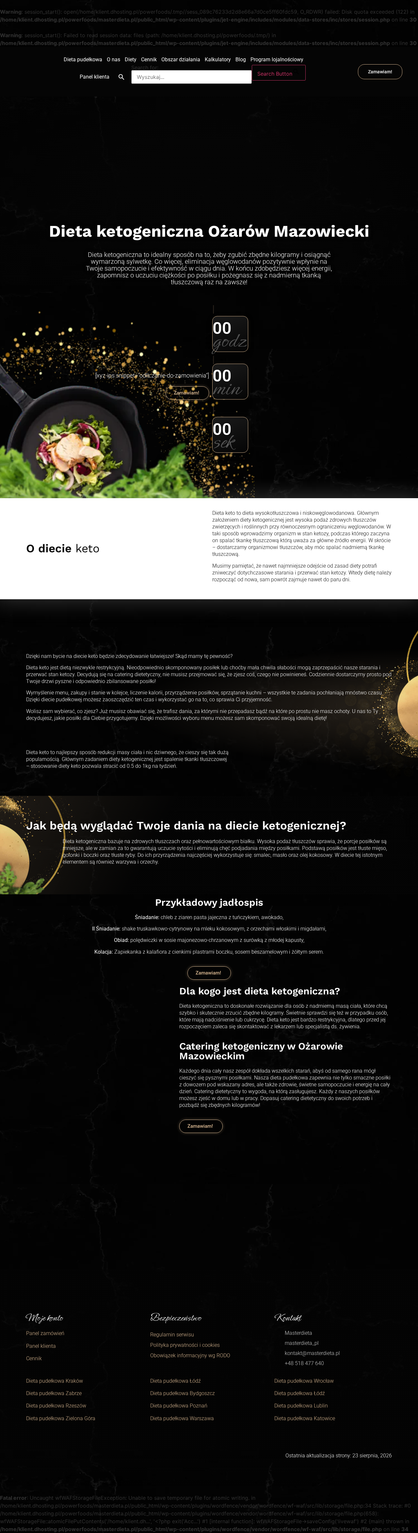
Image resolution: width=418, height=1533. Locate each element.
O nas (113, 59)
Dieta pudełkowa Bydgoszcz (182, 1393)
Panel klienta (94, 77)
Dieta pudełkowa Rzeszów (56, 1406)
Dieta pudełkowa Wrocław (304, 1381)
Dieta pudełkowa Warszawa (182, 1418)
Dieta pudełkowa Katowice (304, 1418)
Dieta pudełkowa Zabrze (54, 1393)
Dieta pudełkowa (83, 59)
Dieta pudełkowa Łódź (175, 1381)
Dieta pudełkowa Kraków (54, 1381)
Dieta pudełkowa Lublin (301, 1406)
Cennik (149, 59)
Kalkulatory (218, 59)
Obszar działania (180, 59)
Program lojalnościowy (276, 59)
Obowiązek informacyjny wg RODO (190, 1355)
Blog (240, 59)
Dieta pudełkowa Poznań (178, 1406)
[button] (121, 77)
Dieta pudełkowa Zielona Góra (60, 1418)
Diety (131, 59)
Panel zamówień (45, 1333)
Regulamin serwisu (172, 1335)
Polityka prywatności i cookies (185, 1345)
